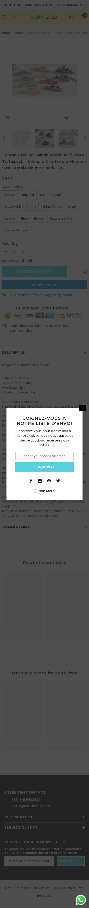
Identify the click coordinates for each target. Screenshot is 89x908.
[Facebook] (30, 480)
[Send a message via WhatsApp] (81, 900)
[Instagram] (39, 480)
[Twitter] (58, 480)
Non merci (47, 491)
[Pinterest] (49, 480)
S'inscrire (44, 467)
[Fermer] (82, 408)
